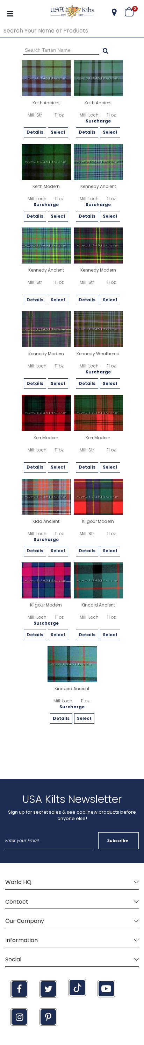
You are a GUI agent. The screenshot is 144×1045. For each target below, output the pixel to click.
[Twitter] (48, 989)
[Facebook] (19, 989)
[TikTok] (77, 987)
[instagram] (19, 1017)
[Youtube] (106, 988)
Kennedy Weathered (98, 354)
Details (35, 132)
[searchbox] (72, 30)
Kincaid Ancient (98, 605)
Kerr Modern (46, 438)
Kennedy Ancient (98, 186)
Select (58, 132)
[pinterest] (48, 1017)
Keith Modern (46, 186)
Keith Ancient (46, 103)
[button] (114, 12)
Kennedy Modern (98, 270)
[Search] (105, 50)
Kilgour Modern (98, 521)
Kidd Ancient (46, 521)
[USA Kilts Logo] (72, 12)
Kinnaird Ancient (72, 689)
